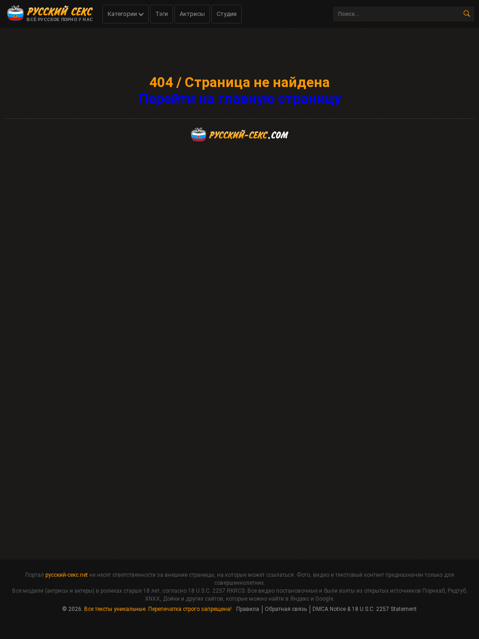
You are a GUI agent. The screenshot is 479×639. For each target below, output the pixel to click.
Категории (123, 13)
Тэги (161, 13)
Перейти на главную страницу (239, 98)
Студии (227, 13)
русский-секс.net (66, 575)
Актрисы (192, 13)
